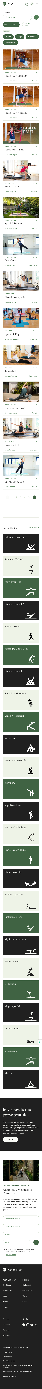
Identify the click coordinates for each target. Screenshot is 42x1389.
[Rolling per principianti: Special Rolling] (21, 325)
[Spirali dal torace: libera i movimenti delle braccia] (21, 214)
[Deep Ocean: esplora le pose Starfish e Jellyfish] (21, 251)
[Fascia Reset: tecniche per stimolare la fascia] (21, 140)
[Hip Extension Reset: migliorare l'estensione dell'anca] (21, 398)
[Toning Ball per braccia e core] (21, 362)
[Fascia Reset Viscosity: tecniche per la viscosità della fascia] (21, 103)
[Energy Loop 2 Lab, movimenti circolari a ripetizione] (21, 472)
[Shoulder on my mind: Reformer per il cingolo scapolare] (21, 288)
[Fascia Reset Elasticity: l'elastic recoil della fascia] (21, 66)
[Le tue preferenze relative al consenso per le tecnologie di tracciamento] (40, 1042)
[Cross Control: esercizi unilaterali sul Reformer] (21, 435)
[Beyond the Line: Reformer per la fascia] (21, 177)
